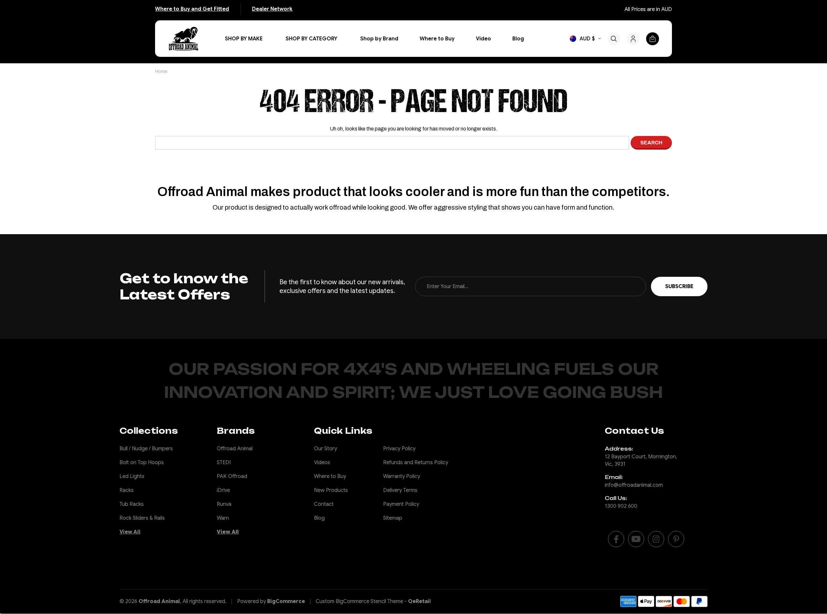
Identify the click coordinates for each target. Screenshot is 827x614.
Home (161, 71)
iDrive (223, 490)
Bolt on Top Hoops (142, 462)
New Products (331, 490)
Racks (127, 490)
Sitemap (392, 518)
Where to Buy (437, 39)
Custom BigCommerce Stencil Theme (359, 601)
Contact (324, 504)
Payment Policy (401, 504)
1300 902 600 (621, 506)
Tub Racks (132, 504)
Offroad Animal (235, 448)
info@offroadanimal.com (634, 485)
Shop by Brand (379, 39)
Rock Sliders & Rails (142, 518)
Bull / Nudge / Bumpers (146, 448)
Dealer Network (272, 9)
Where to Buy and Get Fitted (192, 9)
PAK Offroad (232, 476)
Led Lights (132, 476)
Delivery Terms (400, 490)
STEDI (224, 462)
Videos (322, 462)
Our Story (325, 448)
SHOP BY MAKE (244, 39)
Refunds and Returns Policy (415, 462)
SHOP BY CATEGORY (311, 39)
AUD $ (587, 39)
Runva (224, 504)
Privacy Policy (399, 448)
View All (130, 532)
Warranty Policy (401, 476)
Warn (223, 518)
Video (483, 39)
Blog (518, 39)
